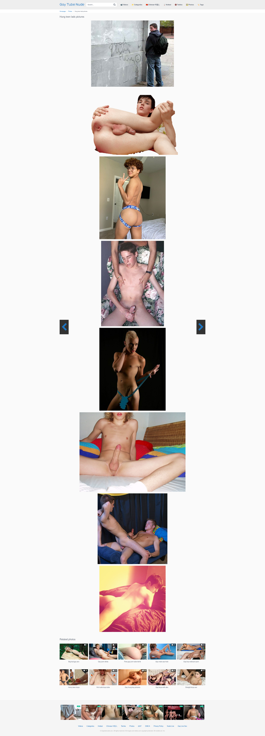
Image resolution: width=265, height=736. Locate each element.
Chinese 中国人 (111, 726)
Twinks (123, 726)
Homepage (63, 11)
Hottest (100, 726)
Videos (80, 726)
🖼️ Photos (190, 4)
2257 (140, 726)
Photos (70, 11)
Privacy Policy (158, 726)
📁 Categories (137, 4)
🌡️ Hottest (167, 4)
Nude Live (170, 726)
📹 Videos (124, 4)
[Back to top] (259, 729)
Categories (90, 726)
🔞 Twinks (178, 4)
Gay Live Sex (182, 726)
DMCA (147, 726)
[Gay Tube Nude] (72, 4)
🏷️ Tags (201, 4)
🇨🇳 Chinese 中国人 (153, 4)
